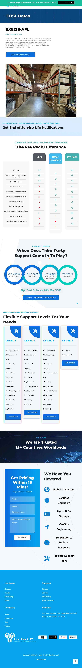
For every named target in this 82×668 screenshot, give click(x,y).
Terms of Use (41, 659)
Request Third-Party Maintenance (41, 298)
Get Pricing (13, 417)
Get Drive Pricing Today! (66, 3)
